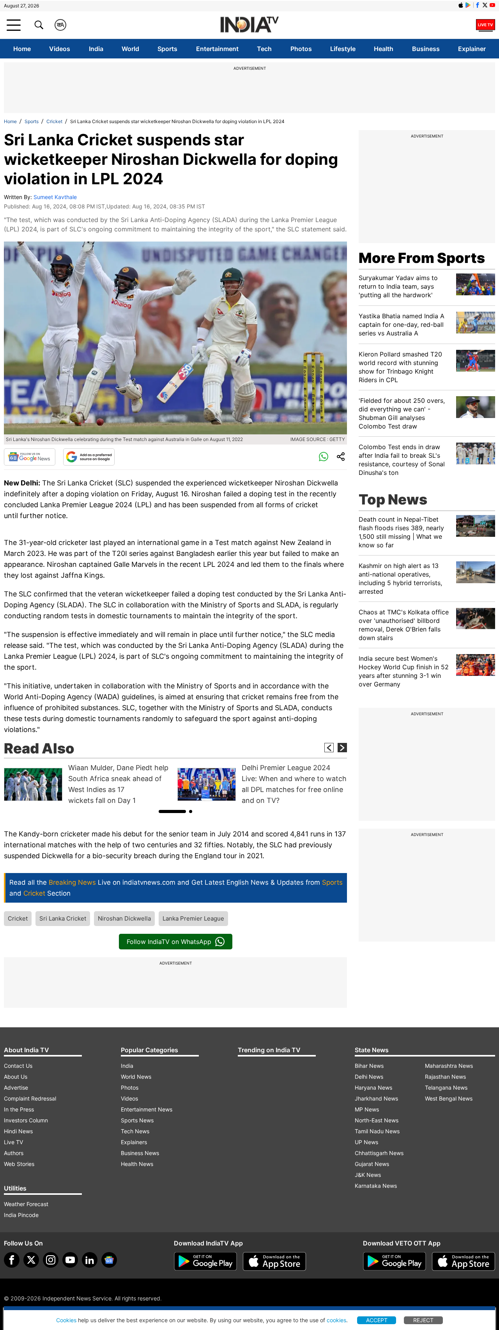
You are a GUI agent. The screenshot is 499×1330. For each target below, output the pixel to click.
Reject (423, 1320)
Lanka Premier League (193, 918)
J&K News (368, 1174)
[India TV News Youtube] (492, 5)
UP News (366, 1142)
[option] (88, 784)
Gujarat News (372, 1164)
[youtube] (70, 1260)
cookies (336, 1320)
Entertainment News (146, 1109)
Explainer (472, 49)
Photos (301, 49)
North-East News (376, 1120)
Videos (59, 49)
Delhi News (369, 1076)
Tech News (135, 1131)
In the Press (19, 1109)
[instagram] (50, 1260)
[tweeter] (31, 1260)
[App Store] (274, 1261)
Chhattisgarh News (379, 1153)
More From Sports (422, 257)
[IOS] (461, 5)
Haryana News (373, 1087)
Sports (167, 49)
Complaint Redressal (30, 1098)
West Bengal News (448, 1098)
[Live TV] (485, 25)
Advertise (16, 1087)
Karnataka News (376, 1185)
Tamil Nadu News (377, 1131)
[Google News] (29, 457)
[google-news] (109, 1260)
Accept (377, 1320)
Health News (137, 1164)
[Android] (468, 5)
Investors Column (26, 1120)
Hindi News (18, 1131)
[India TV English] (249, 25)
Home (22, 49)
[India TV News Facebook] (477, 5)
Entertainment (217, 49)
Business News (140, 1153)
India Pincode (21, 1215)
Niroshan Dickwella (124, 918)
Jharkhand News (376, 1098)
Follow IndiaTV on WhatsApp (169, 941)
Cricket (54, 121)
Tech (264, 49)
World (130, 49)
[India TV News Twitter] (485, 5)
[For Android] (394, 1261)
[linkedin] (89, 1260)
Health (383, 49)
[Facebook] (11, 1260)
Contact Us (18, 1065)
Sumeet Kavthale (55, 197)
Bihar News (369, 1065)
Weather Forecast (26, 1204)
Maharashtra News (449, 1065)
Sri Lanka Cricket (62, 918)
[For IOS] (463, 1261)
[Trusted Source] (89, 457)
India (96, 49)
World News (136, 1076)
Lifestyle (343, 49)
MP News (367, 1109)
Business (426, 49)
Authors (13, 1153)
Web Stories (19, 1164)
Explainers (134, 1142)
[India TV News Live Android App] (205, 1261)
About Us (15, 1076)
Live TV (13, 1142)
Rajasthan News (445, 1076)
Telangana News (446, 1087)
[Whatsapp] (323, 457)
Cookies (66, 1320)
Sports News (137, 1120)
